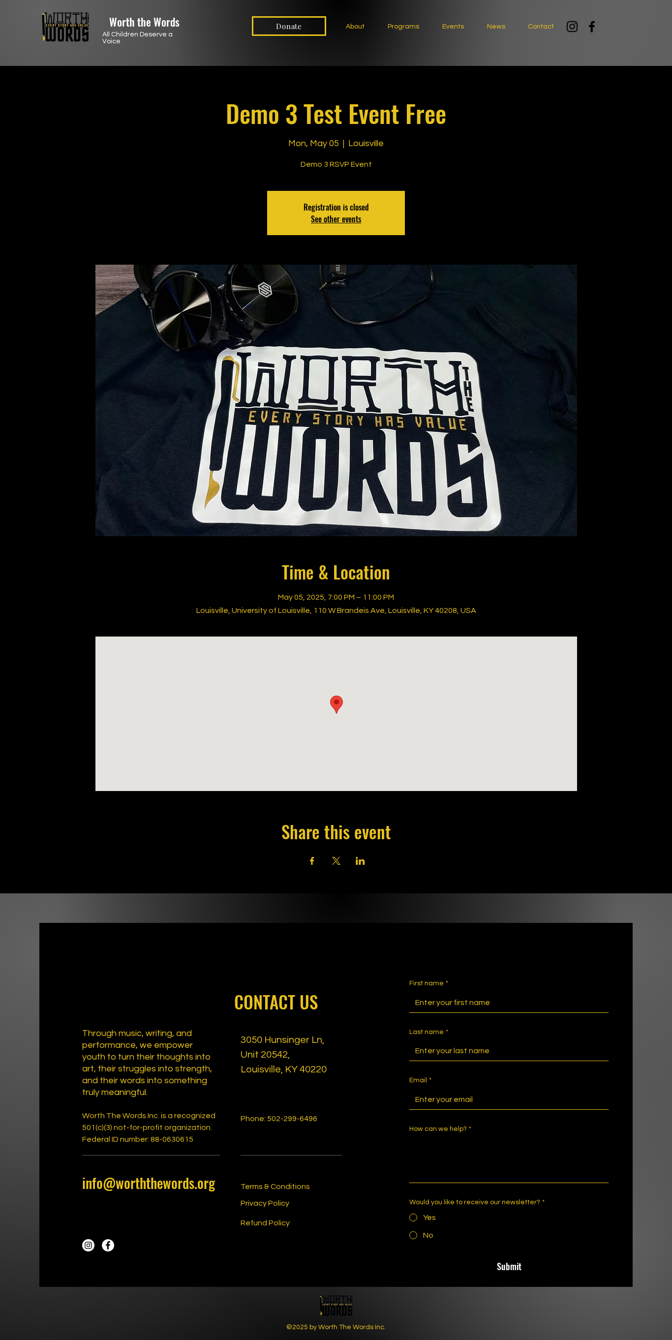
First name (428, 983)
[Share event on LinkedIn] (360, 861)
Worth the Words (144, 22)
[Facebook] (591, 26)
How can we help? (440, 1129)
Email (420, 1080)
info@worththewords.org (148, 1183)
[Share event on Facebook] (312, 861)
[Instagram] (572, 26)
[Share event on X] (336, 861)
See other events (336, 219)
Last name (428, 1032)
